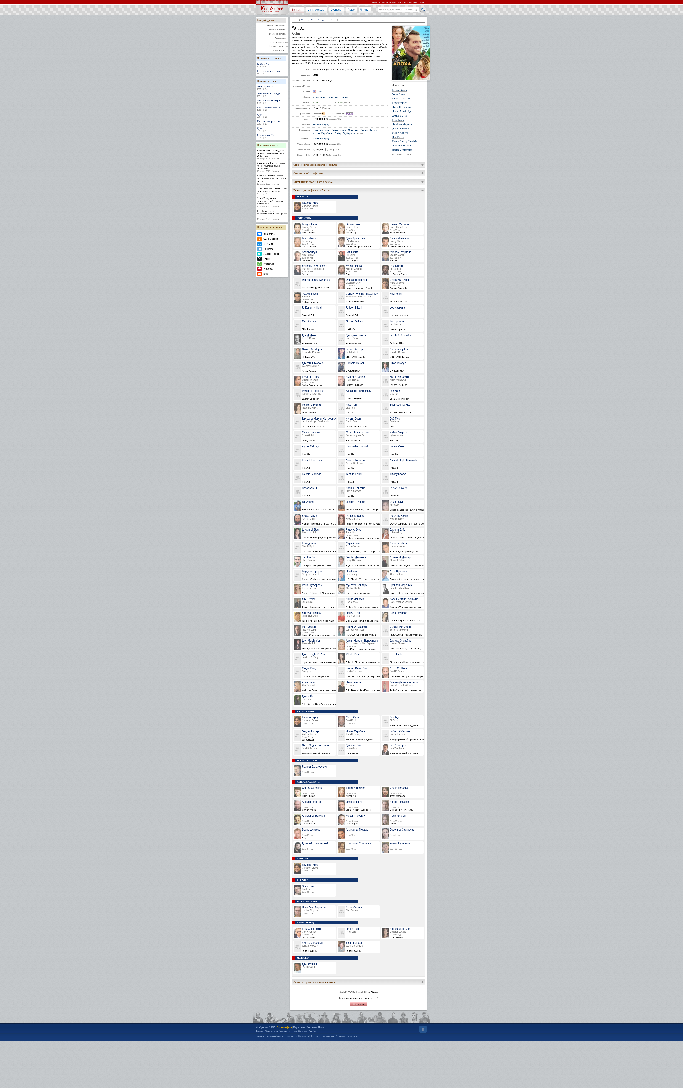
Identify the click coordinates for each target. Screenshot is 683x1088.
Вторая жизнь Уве (266, 136)
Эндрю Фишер (369, 130)
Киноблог (313, 1031)
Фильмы (296, 10)
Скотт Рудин (339, 130)
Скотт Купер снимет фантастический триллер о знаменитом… (270, 202)
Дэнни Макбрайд (401, 111)
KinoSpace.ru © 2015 (265, 1027)
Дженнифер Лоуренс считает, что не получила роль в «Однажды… (272, 167)
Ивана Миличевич (402, 150)
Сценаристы (303, 1036)
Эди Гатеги (398, 137)
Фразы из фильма (277, 34)
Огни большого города (268, 94)
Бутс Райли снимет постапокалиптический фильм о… (272, 215)
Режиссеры (271, 1036)
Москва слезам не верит (269, 101)
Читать (364, 10)
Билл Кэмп (398, 120)
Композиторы (328, 1036)
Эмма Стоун (398, 94)
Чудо (263, 115)
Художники (341, 1036)
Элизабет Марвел (401, 145)
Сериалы (336, 10)
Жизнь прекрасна (265, 87)
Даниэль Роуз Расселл (404, 128)
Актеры (280, 1036)
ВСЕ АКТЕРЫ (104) (401, 154)
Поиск (421, 2)
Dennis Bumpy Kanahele (404, 141)
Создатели (280, 38)
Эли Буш (353, 130)
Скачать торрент (277, 46)
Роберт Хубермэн (344, 133)
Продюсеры (291, 1036)
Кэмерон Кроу (321, 124)
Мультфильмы (316, 10)
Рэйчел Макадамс (401, 99)
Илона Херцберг (322, 133)
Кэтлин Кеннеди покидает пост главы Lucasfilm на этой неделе (271, 179)
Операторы (315, 1036)
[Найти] (422, 9)
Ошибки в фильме (277, 29)
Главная (373, 2)
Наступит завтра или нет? (270, 122)
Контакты (413, 2)
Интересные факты (276, 25)
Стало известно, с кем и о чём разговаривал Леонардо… (272, 191)
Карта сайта (403, 2)
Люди (351, 10)
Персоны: (260, 1036)
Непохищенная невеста (268, 108)
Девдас (263, 129)
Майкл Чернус (400, 133)
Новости (293, 1031)
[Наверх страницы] (423, 1029)
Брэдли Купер (399, 90)
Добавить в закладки (387, 2)
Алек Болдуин (399, 116)
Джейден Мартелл (402, 124)
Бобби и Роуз (263, 65)
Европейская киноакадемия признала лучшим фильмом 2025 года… (270, 154)
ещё (360, 133)
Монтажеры (353, 1036)
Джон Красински (401, 107)
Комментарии (279, 50)
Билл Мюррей (399, 103)
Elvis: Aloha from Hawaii (269, 72)
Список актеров (278, 42)
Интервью (302, 1031)
